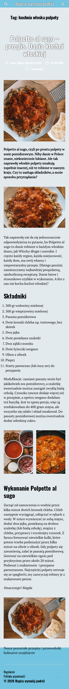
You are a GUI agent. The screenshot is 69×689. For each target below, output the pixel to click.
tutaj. (40, 652)
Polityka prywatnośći (14, 676)
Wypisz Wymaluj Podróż (29, 63)
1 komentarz (37, 69)
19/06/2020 (57, 63)
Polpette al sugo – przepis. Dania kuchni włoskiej (35, 45)
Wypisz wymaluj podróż (34, 3)
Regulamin (9, 672)
